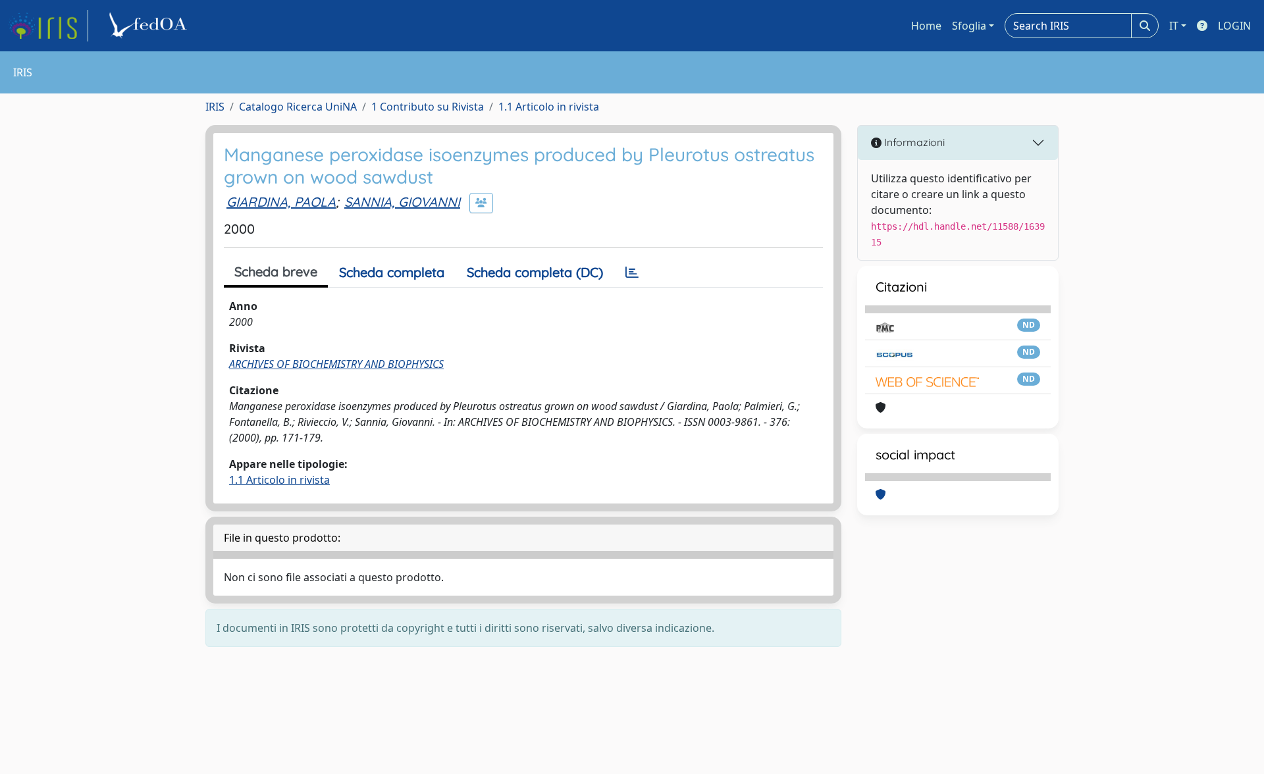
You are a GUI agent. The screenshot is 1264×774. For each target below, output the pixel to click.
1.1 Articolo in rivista (548, 106)
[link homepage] (48, 25)
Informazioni (913, 142)
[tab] (632, 272)
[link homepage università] (150, 25)
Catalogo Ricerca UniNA (298, 106)
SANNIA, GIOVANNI (402, 202)
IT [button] (1173, 25)
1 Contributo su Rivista (427, 106)
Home (926, 25)
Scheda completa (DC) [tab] (535, 272)
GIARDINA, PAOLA (281, 202)
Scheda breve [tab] (275, 271)
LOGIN (1234, 25)
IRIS (214, 106)
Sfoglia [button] (969, 25)
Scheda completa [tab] (391, 272)
